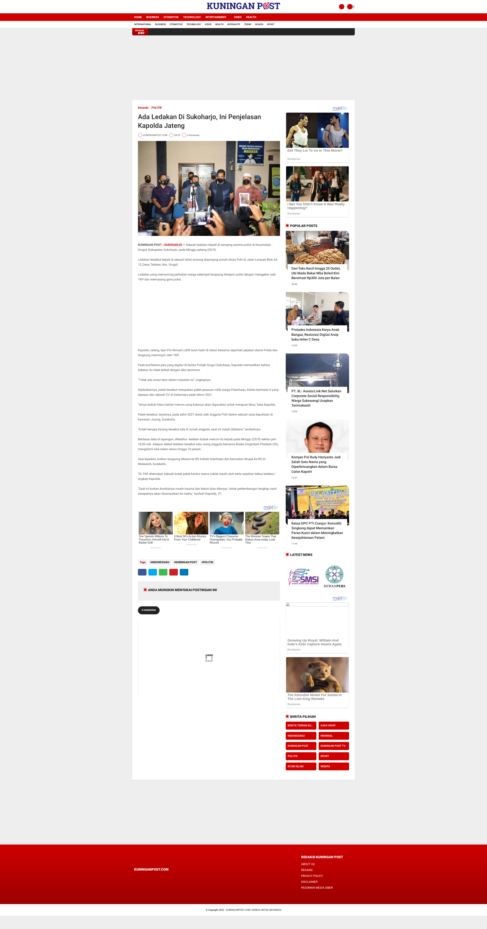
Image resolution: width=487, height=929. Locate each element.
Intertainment (215, 17)
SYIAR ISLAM (295, 766)
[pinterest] (173, 572)
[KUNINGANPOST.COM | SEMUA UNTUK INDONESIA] (243, 11)
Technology (192, 17)
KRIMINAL (327, 735)
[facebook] (133, 7)
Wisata (259, 24)
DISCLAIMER (309, 882)
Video (238, 17)
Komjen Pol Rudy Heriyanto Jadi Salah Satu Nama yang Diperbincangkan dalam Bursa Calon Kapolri (316, 464)
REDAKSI (307, 870)
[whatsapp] (163, 572)
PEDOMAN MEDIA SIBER (317, 887)
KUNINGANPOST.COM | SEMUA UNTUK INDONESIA (254, 909)
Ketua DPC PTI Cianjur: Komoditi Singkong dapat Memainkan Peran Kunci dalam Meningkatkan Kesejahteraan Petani (317, 530)
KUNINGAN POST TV (333, 745)
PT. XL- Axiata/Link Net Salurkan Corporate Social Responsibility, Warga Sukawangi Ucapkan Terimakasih (316, 398)
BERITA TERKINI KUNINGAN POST (302, 725)
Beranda (143, 107)
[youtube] (149, 7)
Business (152, 17)
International (142, 24)
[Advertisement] (243, 67)
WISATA (325, 766)
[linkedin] (184, 572)
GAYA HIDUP (328, 725)
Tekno (247, 24)
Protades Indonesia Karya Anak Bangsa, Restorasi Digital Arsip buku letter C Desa (315, 334)
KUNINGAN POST (186, 562)
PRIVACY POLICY (312, 876)
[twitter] (138, 7)
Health (251, 17)
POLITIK (156, 107)
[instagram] (143, 7)
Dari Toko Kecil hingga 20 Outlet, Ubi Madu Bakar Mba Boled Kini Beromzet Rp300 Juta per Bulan (316, 273)
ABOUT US (308, 864)
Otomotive (171, 17)
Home (138, 17)
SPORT (325, 756)
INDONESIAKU (160, 562)
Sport (270, 24)
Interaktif (233, 24)
